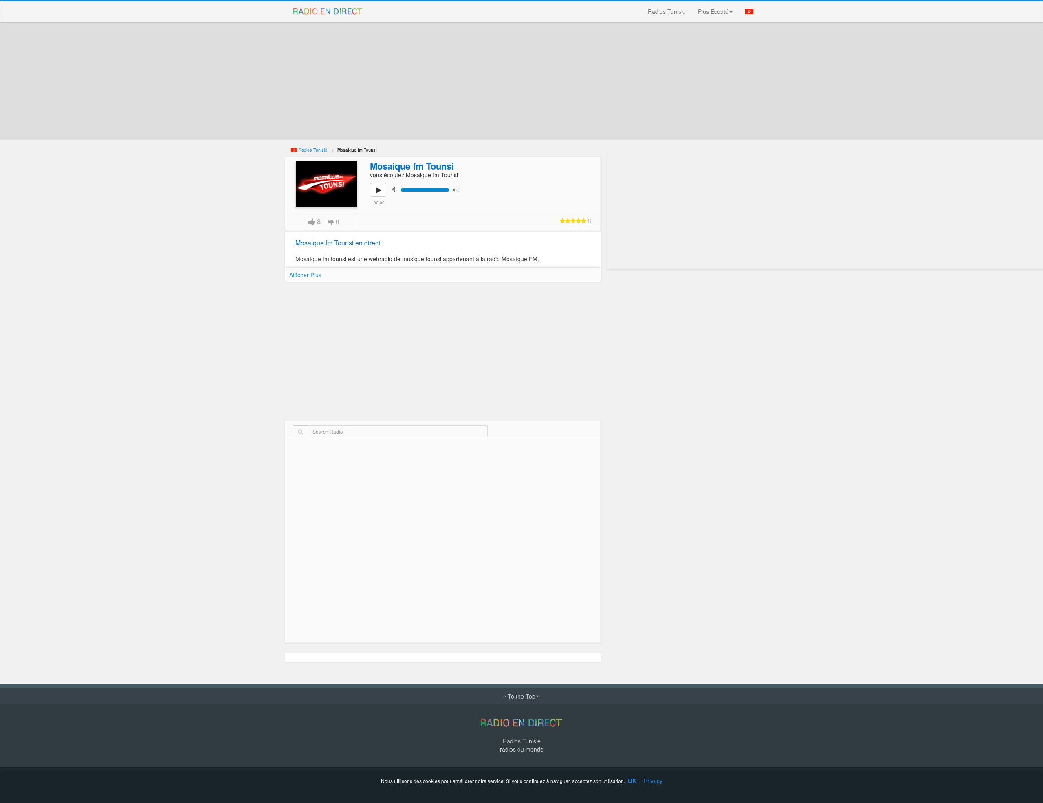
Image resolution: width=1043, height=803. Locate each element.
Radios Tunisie (667, 11)
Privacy (653, 781)
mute (396, 189)
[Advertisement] (529, 81)
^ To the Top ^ (521, 696)
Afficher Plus (305, 275)
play (382, 195)
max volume (457, 189)
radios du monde (522, 749)
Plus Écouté (713, 11)
